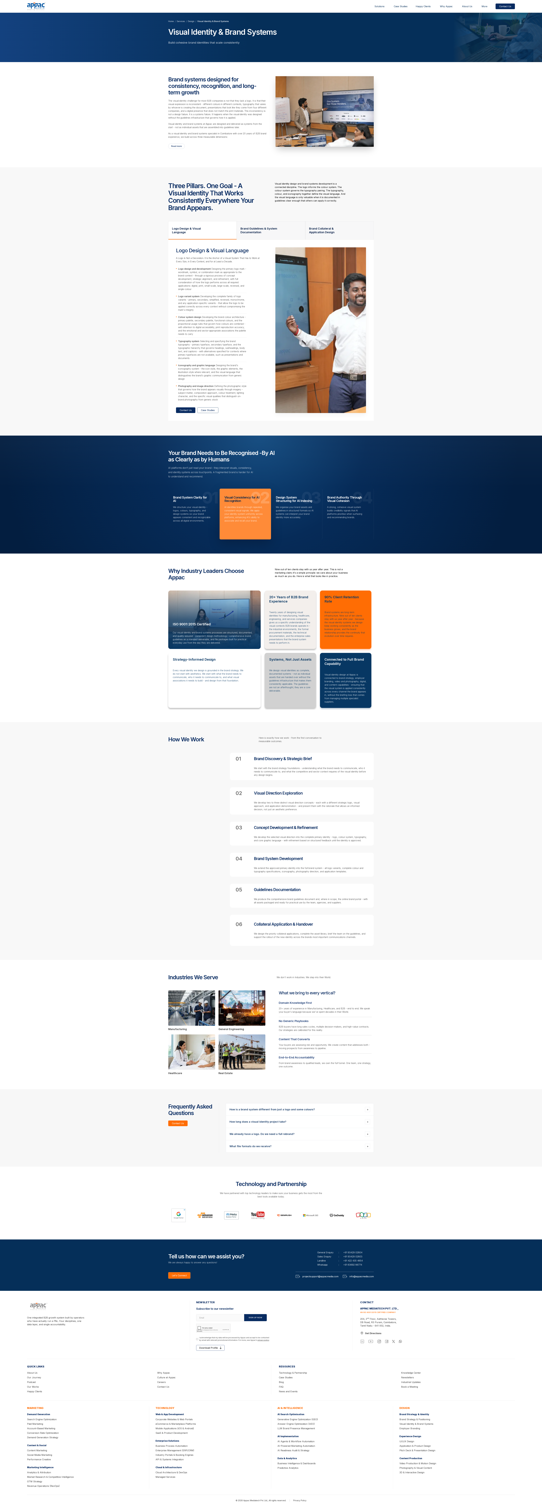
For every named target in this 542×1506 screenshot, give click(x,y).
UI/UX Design (406, 1441)
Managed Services (165, 1477)
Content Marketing (37, 1450)
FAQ (281, 1386)
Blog (281, 1382)
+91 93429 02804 (352, 1252)
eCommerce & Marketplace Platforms (176, 1423)
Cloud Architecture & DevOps (171, 1472)
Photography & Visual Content (415, 1467)
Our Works (33, 1386)
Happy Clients (34, 1391)
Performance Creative (39, 1459)
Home (171, 21)
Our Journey (34, 1377)
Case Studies (400, 6)
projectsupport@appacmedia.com (320, 1276)
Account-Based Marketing (41, 1428)
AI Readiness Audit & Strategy (293, 1450)
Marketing (35, 1408)
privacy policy (263, 1340)
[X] (393, 1341)
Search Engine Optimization (42, 1419)
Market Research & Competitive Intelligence (50, 1477)
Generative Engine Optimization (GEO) (297, 1419)
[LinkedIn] (362, 1341)
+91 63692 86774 (352, 1264)
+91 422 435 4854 (353, 1260)
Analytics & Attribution (39, 1472)
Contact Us (163, 1386)
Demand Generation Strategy (42, 1437)
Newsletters (407, 1377)
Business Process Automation (172, 1445)
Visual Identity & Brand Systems (416, 1423)
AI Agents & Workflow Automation (295, 1441)
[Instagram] (379, 1341)
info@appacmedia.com (361, 1276)
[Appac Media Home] (103, 1306)
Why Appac (163, 1372)
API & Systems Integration (170, 1459)
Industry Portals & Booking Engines (174, 1455)
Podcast (31, 1382)
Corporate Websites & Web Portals (174, 1419)
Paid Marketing (35, 1423)
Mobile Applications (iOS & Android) (175, 1428)
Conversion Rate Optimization (43, 1432)
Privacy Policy (299, 1500)
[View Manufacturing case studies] (191, 1010)
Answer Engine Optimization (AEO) (296, 1423)
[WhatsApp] (400, 1341)
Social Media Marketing (39, 1455)
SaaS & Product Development (172, 1432)
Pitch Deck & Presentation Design (417, 1450)
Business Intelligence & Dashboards (296, 1463)
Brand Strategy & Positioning (414, 1419)
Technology (165, 1408)
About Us (32, 1372)
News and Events (288, 1391)
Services (181, 21)
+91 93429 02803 (352, 1256)
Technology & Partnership (293, 1372)
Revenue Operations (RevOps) (43, 1486)
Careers (161, 1382)
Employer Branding (409, 1428)
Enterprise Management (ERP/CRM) (175, 1450)
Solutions (379, 6)
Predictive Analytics (287, 1467)
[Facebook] (386, 1341)
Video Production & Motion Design (417, 1463)
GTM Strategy (34, 1481)
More (484, 6)
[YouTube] (370, 1341)
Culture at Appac (166, 1377)
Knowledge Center (411, 1372)
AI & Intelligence (290, 1408)
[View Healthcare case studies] (191, 1054)
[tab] (202, 230)
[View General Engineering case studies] (241, 1010)
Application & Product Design (415, 1445)
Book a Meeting (409, 1386)
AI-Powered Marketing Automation (296, 1445)
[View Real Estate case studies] (241, 1054)
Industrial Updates (411, 1382)
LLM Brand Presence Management (296, 1428)
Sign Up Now (255, 1317)
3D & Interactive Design (411, 1472)
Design (191, 21)
